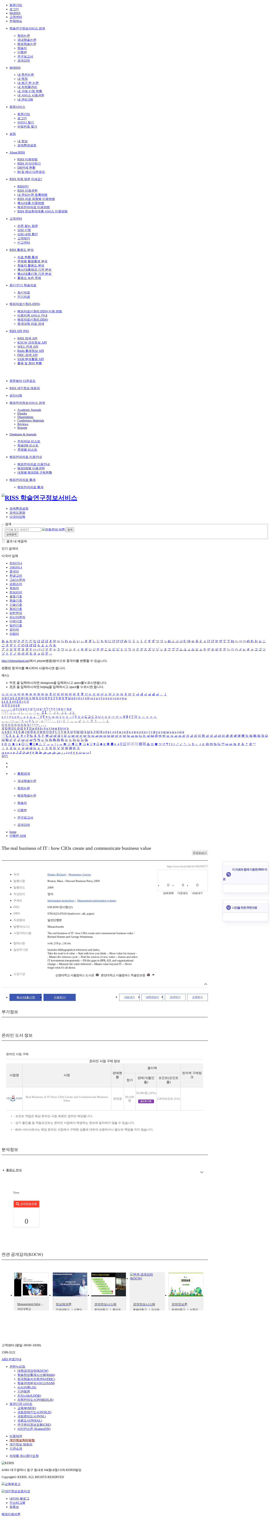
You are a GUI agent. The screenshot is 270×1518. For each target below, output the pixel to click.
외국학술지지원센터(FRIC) (36, 1379)
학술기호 (15, 600)
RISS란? (23, 186)
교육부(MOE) (26, 1408)
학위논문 (23, 35)
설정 (12, 134)
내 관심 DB (25, 99)
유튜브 (14, 1507)
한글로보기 (200, 852)
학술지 (22, 48)
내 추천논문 (25, 74)
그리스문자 (17, 579)
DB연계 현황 (26, 167)
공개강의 (23, 60)
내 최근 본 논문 (28, 83)
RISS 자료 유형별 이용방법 (36, 199)
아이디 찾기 (25, 122)
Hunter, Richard (56, 874)
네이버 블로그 (19, 1498)
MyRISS (15, 13)
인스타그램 (17, 1502)
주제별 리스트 (27, 449)
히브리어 (15, 592)
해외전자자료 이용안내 (25, 457)
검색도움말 (17, 512)
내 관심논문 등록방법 (32, 194)
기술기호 (15, 604)
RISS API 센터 (19, 331)
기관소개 (15, 1448)
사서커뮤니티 (26, 1387)
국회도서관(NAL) (29, 1420)
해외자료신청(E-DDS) (24, 304)
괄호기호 (15, 596)
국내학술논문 (26, 39)
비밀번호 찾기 (27, 126)
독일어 (14, 588)
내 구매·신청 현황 (29, 91)
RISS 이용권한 (27, 190)
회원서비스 (17, 106)
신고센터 (23, 242)
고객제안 (23, 238)
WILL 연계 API (27, 346)
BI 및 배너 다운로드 (31, 171)
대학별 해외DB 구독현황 (34, 472)
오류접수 (197, 997)
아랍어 (14, 633)
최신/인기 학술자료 (22, 285)
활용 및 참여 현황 (29, 363)
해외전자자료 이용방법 (33, 207)
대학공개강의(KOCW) (32, 1370)
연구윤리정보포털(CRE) (34, 1424)
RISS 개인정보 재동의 (24, 388)
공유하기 (175, 997)
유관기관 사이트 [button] (20, 1404)
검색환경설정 (26, 145)
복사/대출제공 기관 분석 (34, 269)
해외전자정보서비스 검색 (27, 402)
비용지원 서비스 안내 (32, 315)
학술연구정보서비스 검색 (27, 28)
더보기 (201, 1172)
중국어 (14, 571)
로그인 (14, 9)
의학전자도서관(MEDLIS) (35, 1399)
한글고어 (15, 575)
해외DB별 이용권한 (31, 468)
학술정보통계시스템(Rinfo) (36, 1375)
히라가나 (15, 563)
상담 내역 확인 (27, 234)
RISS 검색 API (27, 338)
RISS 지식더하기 (29, 163)
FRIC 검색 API (27, 355)
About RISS (17, 152)
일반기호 (15, 625)
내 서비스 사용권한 (30, 95)
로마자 (14, 629)
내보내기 (129, 997)
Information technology (61, 900)
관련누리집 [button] (17, 1366)
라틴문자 (15, 613)
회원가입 (15, 5)
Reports (22, 427)
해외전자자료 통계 (22, 480)
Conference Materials (30, 420)
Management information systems (96, 900)
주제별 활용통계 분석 (32, 261)
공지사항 (15, 395)
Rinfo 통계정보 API (30, 350)
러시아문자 (17, 617)
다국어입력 (17, 516)
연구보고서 (25, 56)
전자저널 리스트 (28, 441)
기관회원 (23, 1391)
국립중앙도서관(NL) (31, 1416)
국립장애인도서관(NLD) (34, 1412)
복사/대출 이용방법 (30, 203)
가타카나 (15, 567)
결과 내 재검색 (16, 541)
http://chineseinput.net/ (16, 660)
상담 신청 (24, 230)
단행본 (22, 52)
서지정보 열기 (205, 984)
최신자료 (23, 292)
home (12, 832)
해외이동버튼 (11, 1514)
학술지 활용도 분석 (30, 265)
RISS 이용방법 (27, 159)
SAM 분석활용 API (30, 359)
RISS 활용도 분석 (21, 250)
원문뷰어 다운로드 (22, 381)
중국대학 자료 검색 (30, 323)
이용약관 (15, 1436)
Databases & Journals (22, 434)
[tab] (14, 1170)
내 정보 (22, 141)
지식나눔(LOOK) (29, 1395)
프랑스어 (15, 584)
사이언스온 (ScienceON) (33, 1428)
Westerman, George (79, 874)
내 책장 (22, 78)
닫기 (5, 756)
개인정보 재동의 (20, 1444)
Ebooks (22, 413)
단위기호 (15, 621)
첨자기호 (15, 609)
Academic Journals (29, 410)
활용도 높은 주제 (29, 278)
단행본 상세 (17, 835)
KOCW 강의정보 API (32, 342)
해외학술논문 (26, 44)
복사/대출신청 (25, 997)
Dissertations (25, 417)
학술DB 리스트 (28, 445)
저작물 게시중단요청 (24, 1456)
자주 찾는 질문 (27, 226)
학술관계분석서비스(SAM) (36, 1383)
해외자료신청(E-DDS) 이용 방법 (39, 311)
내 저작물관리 (27, 87)
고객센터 (15, 17)
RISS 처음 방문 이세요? (25, 179)
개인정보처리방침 (22, 1440)
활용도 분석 (14, 1170)
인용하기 (60, 997)
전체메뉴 (15, 21)
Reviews (22, 424)
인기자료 (23, 296)
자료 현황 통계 (27, 257)
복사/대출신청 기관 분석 (34, 273)
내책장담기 (152, 997)
